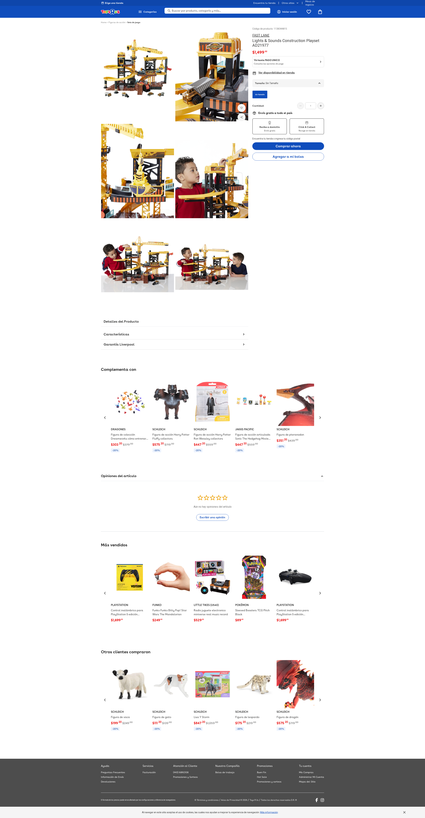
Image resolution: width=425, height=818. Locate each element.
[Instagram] (322, 800)
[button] (105, 418)
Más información (269, 812)
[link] (129, 415)
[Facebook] (316, 800)
